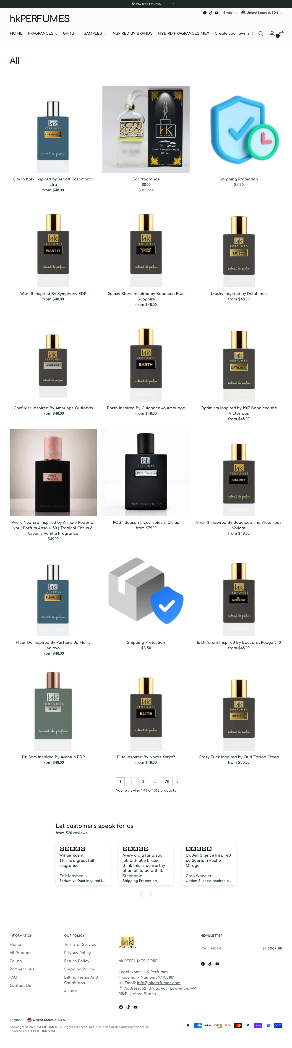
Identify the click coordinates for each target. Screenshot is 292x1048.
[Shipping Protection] (238, 129)
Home (15, 945)
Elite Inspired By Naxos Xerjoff (146, 757)
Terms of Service (80, 945)
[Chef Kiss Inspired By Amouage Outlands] (53, 358)
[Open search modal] (260, 33)
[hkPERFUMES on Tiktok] (211, 13)
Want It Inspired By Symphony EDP (53, 294)
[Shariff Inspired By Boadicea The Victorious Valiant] (238, 472)
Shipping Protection (239, 179)
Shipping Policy (79, 969)
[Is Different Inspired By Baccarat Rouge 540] (238, 592)
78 (167, 782)
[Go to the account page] (270, 33)
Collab (16, 961)
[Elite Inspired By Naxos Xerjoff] (146, 707)
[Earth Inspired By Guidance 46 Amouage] (146, 358)
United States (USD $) (263, 12)
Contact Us (20, 986)
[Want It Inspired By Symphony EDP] (53, 243)
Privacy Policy (77, 953)
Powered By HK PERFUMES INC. (33, 1031)
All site (70, 991)
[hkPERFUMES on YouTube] (217, 13)
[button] (142, 894)
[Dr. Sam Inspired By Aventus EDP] (53, 707)
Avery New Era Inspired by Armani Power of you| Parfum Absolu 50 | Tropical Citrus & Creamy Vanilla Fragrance (53, 528)
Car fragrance (146, 179)
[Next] (173, 4)
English (228, 12)
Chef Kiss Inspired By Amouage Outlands (53, 408)
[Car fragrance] (146, 129)
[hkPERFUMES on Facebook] (205, 13)
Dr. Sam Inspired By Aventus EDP (53, 757)
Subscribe (272, 948)
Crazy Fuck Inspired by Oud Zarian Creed (239, 757)
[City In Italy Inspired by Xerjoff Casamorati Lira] (53, 129)
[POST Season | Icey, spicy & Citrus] (146, 472)
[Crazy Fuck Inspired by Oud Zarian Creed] (238, 707)
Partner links (22, 969)
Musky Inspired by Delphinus (239, 294)
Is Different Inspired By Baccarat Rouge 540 (239, 643)
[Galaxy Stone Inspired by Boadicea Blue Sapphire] (146, 243)
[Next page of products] (177, 781)
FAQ (13, 977)
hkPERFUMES (47, 1027)
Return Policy (76, 961)
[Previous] (119, 4)
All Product (20, 953)
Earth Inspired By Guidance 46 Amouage (146, 408)
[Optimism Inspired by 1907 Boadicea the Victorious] (238, 358)
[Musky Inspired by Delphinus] (238, 243)
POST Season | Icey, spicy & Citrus (146, 523)
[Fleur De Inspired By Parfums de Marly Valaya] (53, 592)
